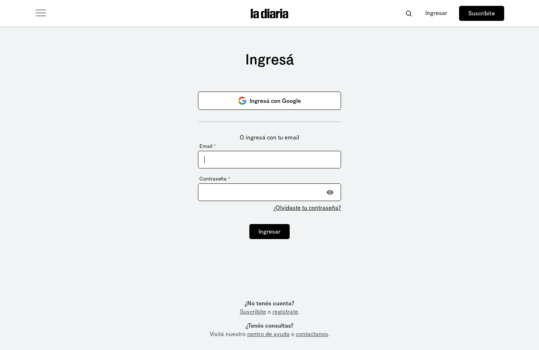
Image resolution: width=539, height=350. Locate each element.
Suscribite (481, 13)
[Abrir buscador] (409, 13)
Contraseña (214, 179)
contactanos (312, 334)
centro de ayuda (268, 334)
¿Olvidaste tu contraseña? (307, 207)
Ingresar (436, 13)
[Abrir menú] (41, 13)
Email (207, 146)
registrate (285, 311)
